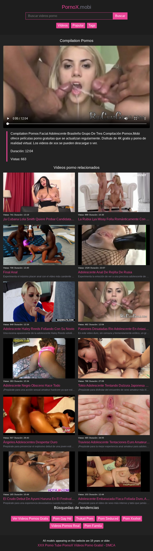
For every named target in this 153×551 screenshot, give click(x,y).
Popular (78, 25)
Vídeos (63, 25)
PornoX (76, 7)
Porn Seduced (108, 518)
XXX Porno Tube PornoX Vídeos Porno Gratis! (70, 545)
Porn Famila (93, 525)
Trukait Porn (84, 518)
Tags (91, 25)
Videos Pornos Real (65, 525)
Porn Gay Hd (62, 518)
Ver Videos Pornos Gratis (30, 518)
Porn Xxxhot (131, 518)
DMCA (110, 545)
